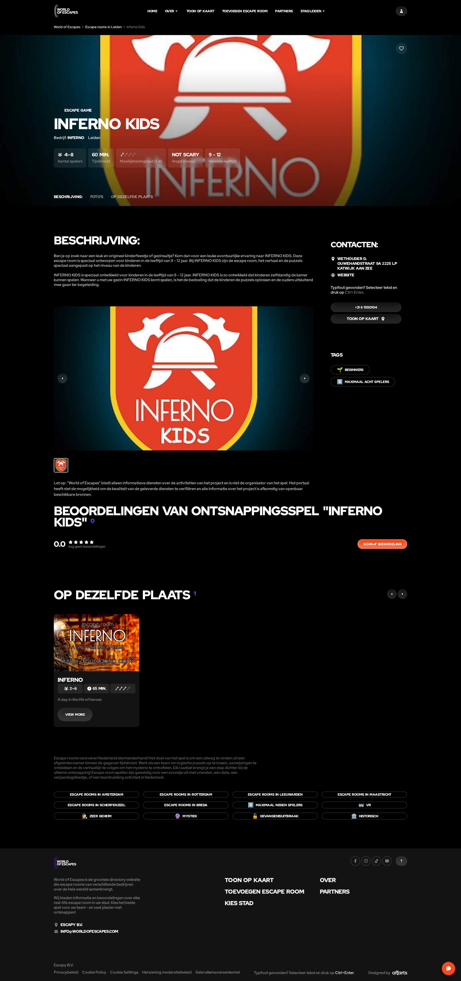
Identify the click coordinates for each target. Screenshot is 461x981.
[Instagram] (366, 861)
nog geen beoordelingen (86, 546)
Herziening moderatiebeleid (167, 972)
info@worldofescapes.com (89, 931)
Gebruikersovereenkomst (217, 972)
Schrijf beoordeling (382, 544)
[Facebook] (355, 861)
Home (152, 11)
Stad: (311, 11)
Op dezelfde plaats (133, 196)
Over (169, 11)
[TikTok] (376, 861)
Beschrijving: (68, 196)
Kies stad (239, 903)
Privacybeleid (66, 972)
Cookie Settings (124, 972)
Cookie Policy (94, 972)
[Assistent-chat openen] (448, 968)
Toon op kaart (200, 11)
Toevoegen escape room (244, 11)
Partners (284, 11)
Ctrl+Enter (354, 292)
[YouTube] (387, 861)
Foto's (96, 196)
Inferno (70, 680)
